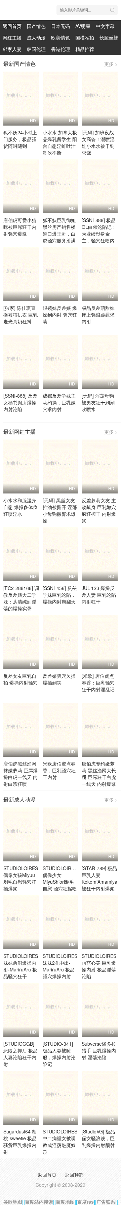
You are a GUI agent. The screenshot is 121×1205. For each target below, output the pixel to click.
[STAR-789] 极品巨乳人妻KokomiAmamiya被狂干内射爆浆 (99, 878)
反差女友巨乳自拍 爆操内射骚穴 (20, 679)
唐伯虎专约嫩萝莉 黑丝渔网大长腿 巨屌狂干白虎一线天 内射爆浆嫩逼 (99, 777)
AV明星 (82, 26)
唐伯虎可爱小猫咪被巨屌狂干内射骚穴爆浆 (19, 227)
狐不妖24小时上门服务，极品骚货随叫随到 (20, 139)
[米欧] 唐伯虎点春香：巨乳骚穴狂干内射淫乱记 (98, 682)
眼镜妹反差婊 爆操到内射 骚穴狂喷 (60, 314)
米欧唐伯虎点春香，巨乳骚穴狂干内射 (59, 770)
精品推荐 (84, 49)
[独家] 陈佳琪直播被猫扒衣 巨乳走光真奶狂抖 (20, 314)
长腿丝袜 (108, 37)
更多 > (111, 63)
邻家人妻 (12, 49)
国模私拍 (84, 37)
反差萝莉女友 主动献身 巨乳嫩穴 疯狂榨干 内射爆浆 (99, 510)
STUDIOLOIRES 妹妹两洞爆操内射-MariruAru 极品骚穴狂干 (20, 966)
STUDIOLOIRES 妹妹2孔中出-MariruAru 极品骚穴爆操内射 (60, 966)
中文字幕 (105, 26)
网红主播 (12, 37)
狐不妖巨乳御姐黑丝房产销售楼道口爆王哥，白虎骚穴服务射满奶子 (59, 233)
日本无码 (60, 26)
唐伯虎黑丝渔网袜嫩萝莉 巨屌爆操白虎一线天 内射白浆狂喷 (20, 773)
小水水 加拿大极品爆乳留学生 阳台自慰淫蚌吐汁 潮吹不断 (60, 142)
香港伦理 (60, 49)
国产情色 (36, 26)
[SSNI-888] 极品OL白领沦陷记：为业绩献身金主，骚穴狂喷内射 (99, 233)
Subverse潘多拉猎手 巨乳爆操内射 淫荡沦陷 (99, 1050)
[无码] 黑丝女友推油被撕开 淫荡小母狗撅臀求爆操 (60, 510)
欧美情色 (60, 37)
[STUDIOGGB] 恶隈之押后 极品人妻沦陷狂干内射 (20, 1053)
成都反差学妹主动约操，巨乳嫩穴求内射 (59, 402)
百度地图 (65, 1201)
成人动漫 (36, 37)
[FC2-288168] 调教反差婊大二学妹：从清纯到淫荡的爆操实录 (21, 598)
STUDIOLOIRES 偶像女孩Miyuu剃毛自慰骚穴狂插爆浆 (20, 878)
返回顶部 (74, 1174)
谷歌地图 (12, 1201)
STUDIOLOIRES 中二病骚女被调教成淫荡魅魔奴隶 (60, 1141)
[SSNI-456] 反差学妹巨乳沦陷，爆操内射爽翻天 (60, 595)
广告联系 (105, 1201)
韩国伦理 (36, 49)
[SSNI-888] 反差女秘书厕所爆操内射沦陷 (20, 402)
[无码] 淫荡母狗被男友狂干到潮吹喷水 (98, 402)
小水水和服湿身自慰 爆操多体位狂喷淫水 (20, 507)
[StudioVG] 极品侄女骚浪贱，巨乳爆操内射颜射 (98, 1138)
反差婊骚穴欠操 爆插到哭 (59, 679)
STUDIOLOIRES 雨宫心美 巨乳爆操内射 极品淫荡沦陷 (99, 966)
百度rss (85, 1201)
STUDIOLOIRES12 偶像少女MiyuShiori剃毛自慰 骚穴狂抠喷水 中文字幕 (63, 882)
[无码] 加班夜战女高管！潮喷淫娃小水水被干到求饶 (98, 142)
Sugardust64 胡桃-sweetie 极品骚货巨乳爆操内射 (20, 1141)
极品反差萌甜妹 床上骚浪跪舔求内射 (98, 314)
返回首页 (12, 26)
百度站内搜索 (39, 1201)
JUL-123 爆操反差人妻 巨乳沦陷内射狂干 (99, 595)
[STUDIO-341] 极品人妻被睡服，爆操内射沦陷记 (59, 1053)
